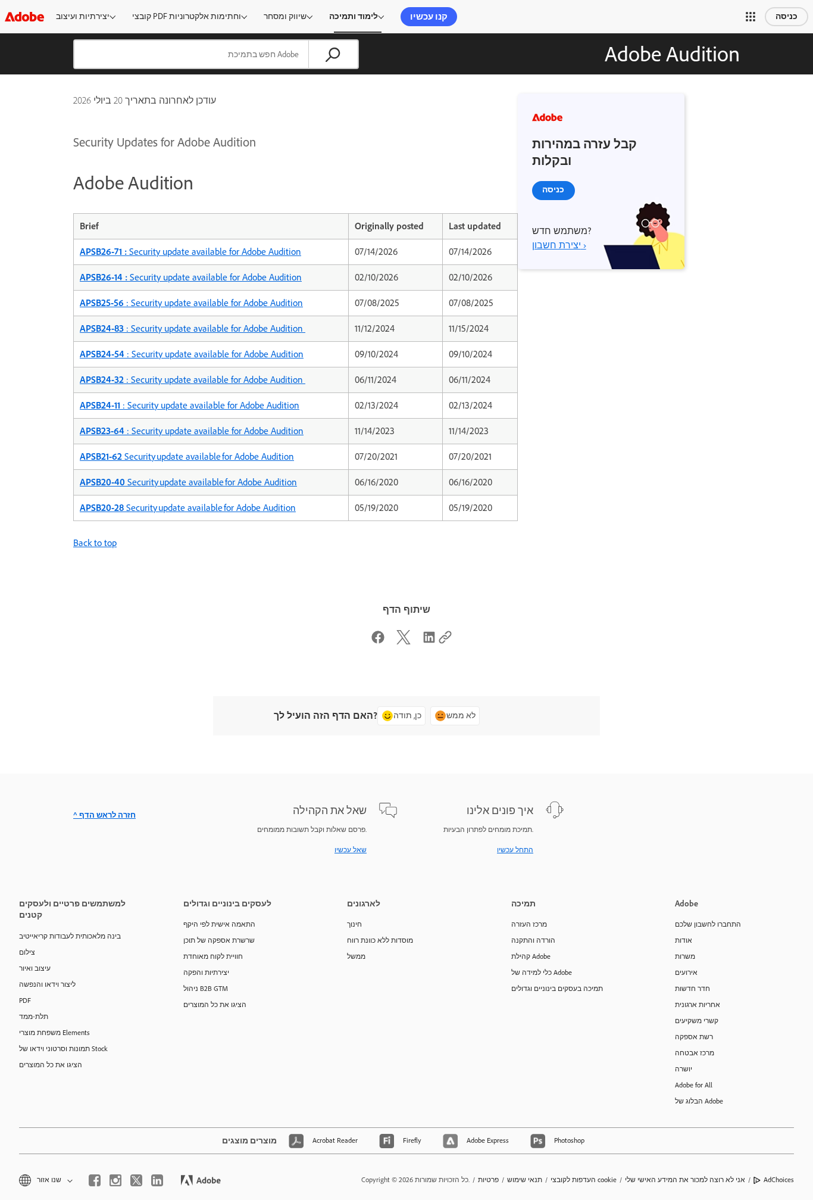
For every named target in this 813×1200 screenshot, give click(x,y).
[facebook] (95, 1180)
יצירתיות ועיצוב (83, 16)
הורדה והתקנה (533, 940)
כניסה (787, 16)
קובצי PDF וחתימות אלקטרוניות (186, 16)
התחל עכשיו (515, 850)
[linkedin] (157, 1180)
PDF (25, 1000)
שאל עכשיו (350, 850)
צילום (27, 952)
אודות (683, 940)
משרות (685, 956)
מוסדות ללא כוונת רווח (380, 940)
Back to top (95, 542)
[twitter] (136, 1180)
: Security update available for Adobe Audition (191, 302)
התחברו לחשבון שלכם (708, 924)
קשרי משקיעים (696, 1021)
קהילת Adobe (531, 956)
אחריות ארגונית (697, 1004)
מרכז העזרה (529, 924)
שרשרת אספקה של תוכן (219, 940)
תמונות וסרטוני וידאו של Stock (63, 1049)
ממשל (356, 956)
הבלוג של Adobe (699, 1101)
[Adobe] (24, 16)
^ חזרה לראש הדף (104, 815)
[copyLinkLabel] (445, 641)
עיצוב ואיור (35, 968)
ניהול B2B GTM (205, 988)
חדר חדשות (692, 988)
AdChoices (779, 1180)
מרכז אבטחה (694, 1053)
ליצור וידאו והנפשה (47, 984)
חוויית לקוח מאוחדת (213, 956)
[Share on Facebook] (378, 641)
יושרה (683, 1069)
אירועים (686, 972)
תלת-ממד (33, 1016)
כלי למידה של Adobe (541, 972)
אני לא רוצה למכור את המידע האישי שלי (685, 1180)
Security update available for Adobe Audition (190, 251)
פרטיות (488, 1180)
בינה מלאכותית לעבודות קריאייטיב (70, 936)
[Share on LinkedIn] (429, 641)
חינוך (354, 924)
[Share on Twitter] (403, 641)
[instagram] (115, 1180)
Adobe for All (693, 1085)
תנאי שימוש (524, 1180)
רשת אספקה (694, 1037)
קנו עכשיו (429, 16)
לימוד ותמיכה (353, 16)
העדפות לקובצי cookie (584, 1180)
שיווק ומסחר (285, 16)
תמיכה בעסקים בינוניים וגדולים (557, 988)
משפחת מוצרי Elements (54, 1032)
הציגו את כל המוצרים (50, 1065)
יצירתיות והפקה (206, 972)
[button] (750, 16)
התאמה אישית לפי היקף (219, 924)
